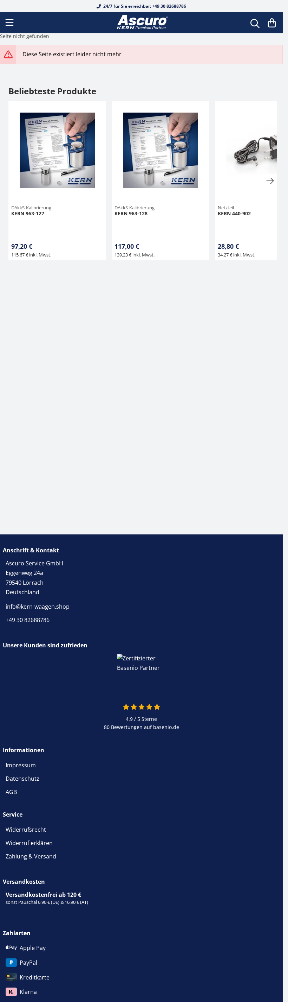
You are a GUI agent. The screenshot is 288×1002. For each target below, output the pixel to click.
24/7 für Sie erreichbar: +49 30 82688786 (144, 6)
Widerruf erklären (29, 843)
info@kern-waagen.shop (38, 606)
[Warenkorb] (272, 22)
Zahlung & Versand (31, 856)
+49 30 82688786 (28, 620)
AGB (11, 792)
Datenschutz (22, 778)
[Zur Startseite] (141, 22)
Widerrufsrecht (26, 829)
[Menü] (10, 22)
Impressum (21, 765)
